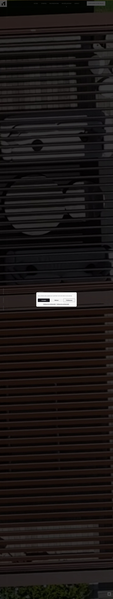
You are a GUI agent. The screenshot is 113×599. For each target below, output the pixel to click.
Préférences (69, 300)
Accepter (44, 300)
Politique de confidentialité (49, 304)
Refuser (56, 300)
